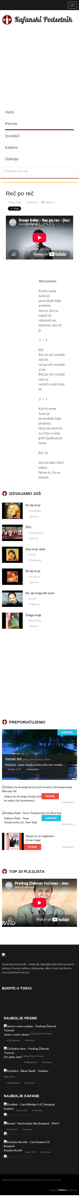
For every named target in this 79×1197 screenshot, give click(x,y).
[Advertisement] (39, 67)
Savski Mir (28, 759)
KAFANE (67, 732)
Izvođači (12, 136)
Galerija (11, 159)
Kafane (11, 147)
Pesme (11, 123)
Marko (62, 1190)
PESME (50, 796)
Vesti (9, 112)
